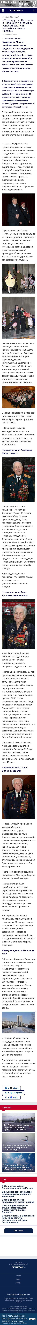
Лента (18, 1275)
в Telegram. (15, 1093)
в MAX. (13, 1097)
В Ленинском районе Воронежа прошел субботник (17, 1187)
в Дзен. (13, 1088)
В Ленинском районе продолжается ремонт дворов (18, 1201)
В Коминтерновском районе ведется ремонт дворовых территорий (17, 1194)
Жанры (18, 1279)
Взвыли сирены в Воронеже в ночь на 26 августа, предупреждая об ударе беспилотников (18, 1219)
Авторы (18, 1283)
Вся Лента (18, 1231)
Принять (32, 1319)
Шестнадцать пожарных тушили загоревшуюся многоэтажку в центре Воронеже (15, 1209)
